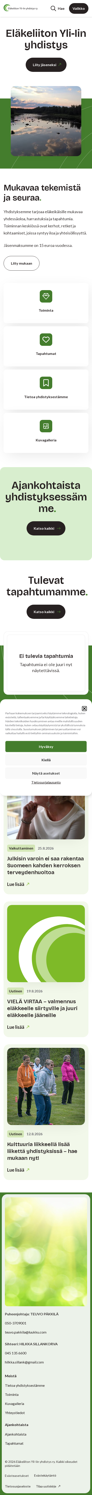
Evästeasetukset (17, 1475)
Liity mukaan (21, 263)
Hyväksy (46, 746)
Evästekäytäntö (45, 1475)
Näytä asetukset (46, 773)
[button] (84, 708)
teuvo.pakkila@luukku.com (25, 1332)
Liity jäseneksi (44, 65)
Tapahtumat (14, 1443)
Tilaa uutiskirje (46, 1486)
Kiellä (46, 760)
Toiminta (12, 1394)
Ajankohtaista (15, 1434)
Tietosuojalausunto (46, 782)
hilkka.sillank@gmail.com (24, 1362)
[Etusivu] (21, 7)
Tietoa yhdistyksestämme (25, 1385)
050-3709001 (15, 1323)
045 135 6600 (15, 1353)
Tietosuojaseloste (18, 1486)
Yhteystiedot (15, 1412)
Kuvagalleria (14, 1403)
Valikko (79, 8)
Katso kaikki (44, 528)
